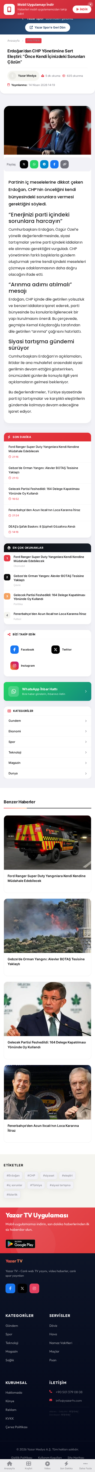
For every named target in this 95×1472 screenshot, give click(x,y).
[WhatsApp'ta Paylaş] (34, 164)
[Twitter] (22, 1288)
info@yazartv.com (69, 1400)
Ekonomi (15, 731)
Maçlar (54, 1351)
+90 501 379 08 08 (69, 1392)
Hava (53, 1334)
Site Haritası (76, 1457)
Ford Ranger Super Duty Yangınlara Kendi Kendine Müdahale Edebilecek (44, 449)
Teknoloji (15, 752)
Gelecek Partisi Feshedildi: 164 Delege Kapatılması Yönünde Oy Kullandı (44, 491)
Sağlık (10, 1360)
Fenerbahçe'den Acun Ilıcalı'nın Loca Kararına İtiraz (44, 510)
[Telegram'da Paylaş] (44, 164)
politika (33, 40)
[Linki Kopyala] (64, 164)
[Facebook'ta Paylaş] (54, 164)
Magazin (15, 762)
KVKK (10, 1418)
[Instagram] (34, 1288)
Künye (10, 1401)
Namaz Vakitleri (60, 1343)
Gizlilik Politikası (21, 1457)
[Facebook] (10, 1288)
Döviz (53, 1326)
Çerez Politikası (16, 1427)
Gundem (15, 720)
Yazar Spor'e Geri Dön (50, 27)
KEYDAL (73, 1411)
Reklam (11, 1410)
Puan (52, 1360)
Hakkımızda (14, 1392)
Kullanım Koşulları (50, 1457)
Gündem (12, 1326)
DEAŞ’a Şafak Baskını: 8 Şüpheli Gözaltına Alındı (42, 526)
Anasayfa (13, 40)
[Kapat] (90, 4)
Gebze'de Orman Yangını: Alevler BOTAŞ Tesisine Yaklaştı (43, 470)
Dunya (13, 773)
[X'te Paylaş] (24, 164)
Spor (12, 742)
